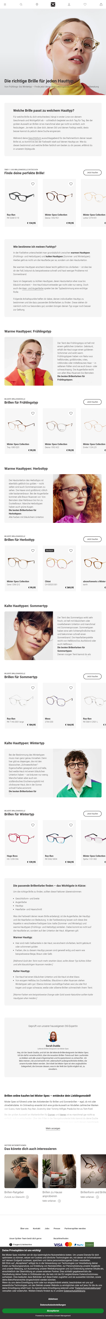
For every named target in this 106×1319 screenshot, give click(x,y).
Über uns (24, 1228)
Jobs (47, 1228)
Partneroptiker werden (75, 1228)
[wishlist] (33, 184)
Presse (57, 1228)
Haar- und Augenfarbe (32, 288)
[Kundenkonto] (69, 4)
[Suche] (21, 4)
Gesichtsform (34, 138)
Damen (51, 1114)
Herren (63, 1114)
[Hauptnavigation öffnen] (5, 4)
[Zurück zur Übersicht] (21, 1171)
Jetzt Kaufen (92, 172)
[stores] (37, 4)
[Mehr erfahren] (59, 1171)
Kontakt (36, 1228)
